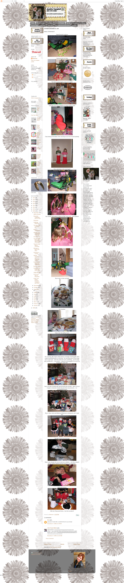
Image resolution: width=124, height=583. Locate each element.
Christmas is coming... (36, 253)
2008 (34, 307)
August (35, 292)
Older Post (76, 544)
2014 (34, 201)
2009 (34, 211)
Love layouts (38, 148)
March (35, 301)
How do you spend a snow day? (39, 142)
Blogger (70, 571)
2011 (34, 207)
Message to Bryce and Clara (36, 249)
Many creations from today (39, 163)
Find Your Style (34, 115)
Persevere (36, 220)
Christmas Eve (37, 236)
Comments (35, 77)
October (36, 287)
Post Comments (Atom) (55, 547)
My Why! (74, 25)
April (35, 299)
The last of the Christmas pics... (37, 226)
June (35, 296)
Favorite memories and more (39, 156)
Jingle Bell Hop (38, 109)
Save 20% (50, 25)
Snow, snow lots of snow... (38, 127)
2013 (34, 203)
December (36, 212)
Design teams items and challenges (37, 263)
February (36, 303)
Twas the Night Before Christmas (37, 245)
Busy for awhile (37, 266)
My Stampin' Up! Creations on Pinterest (76, 23)
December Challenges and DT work (37, 217)
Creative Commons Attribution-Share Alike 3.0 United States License (35, 320)
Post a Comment (50, 538)
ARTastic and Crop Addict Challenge (37, 233)
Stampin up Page (41, 23)
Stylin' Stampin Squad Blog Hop (39, 135)
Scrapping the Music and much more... (37, 269)
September (36, 289)
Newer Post (47, 544)
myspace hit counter (35, 554)
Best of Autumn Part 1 (39, 119)
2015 (34, 199)
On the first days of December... (37, 275)
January (36, 305)
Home (32, 23)
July (35, 294)
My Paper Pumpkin (59, 23)
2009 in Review (37, 214)
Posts (34, 74)
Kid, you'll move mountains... (39, 171)
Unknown (51, 514)
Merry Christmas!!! (37, 230)
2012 (34, 205)
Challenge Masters (36, 223)
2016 (34, 197)
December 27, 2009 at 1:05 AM (54, 523)
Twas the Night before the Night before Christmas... (37, 240)
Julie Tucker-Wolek (52, 528)
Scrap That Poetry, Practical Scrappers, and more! (37, 281)
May (35, 298)
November (36, 285)
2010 (34, 209)
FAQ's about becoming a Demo (62, 25)
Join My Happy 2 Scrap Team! (38, 25)
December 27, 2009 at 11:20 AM (54, 535)
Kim (48, 520)
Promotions (50, 23)
